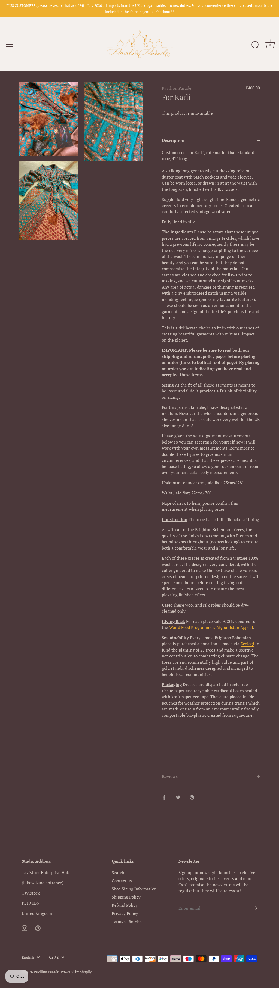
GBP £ (54, 957)
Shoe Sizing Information (134, 889)
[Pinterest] (38, 927)
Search (118, 872)
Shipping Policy (126, 897)
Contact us (122, 880)
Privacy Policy (125, 913)
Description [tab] (173, 140)
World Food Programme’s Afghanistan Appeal (211, 627)
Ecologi (247, 643)
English (28, 957)
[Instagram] (24, 927)
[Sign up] (254, 908)
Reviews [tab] (170, 776)
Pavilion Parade (176, 88)
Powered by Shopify (76, 972)
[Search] (255, 45)
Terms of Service (127, 921)
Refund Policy (125, 905)
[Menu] (10, 44)
